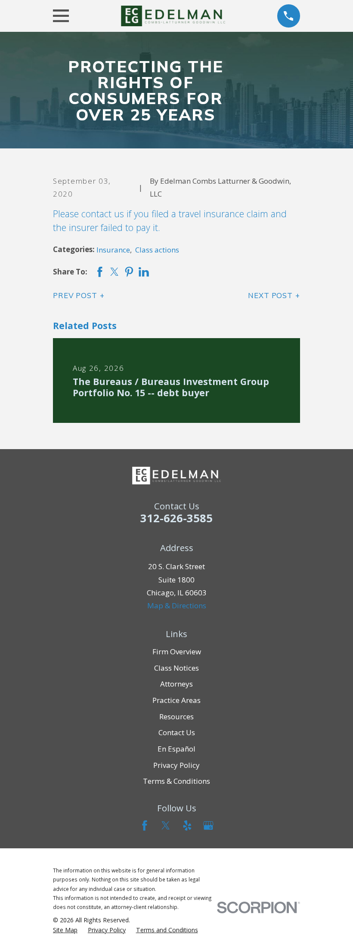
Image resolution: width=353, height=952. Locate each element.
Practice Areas (176, 700)
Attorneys (176, 684)
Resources (176, 716)
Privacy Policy (176, 765)
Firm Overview (176, 651)
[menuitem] (65, 930)
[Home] (173, 16)
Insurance (113, 250)
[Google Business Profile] (208, 825)
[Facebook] (144, 825)
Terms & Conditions (176, 781)
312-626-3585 (176, 518)
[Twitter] (166, 825)
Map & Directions (176, 605)
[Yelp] (187, 825)
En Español (176, 749)
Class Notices (176, 668)
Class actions (157, 250)
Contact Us (176, 732)
